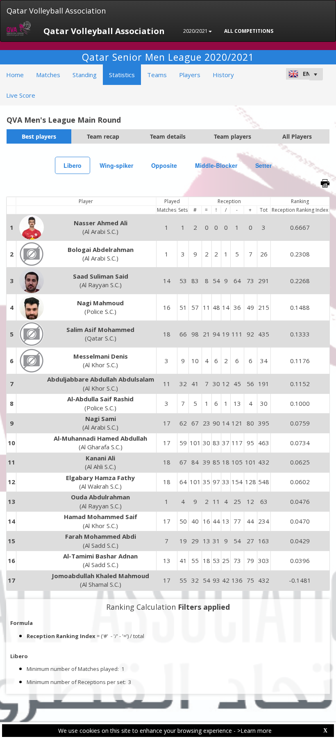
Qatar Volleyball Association (56, 11)
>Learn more (254, 730)
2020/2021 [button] (195, 30)
